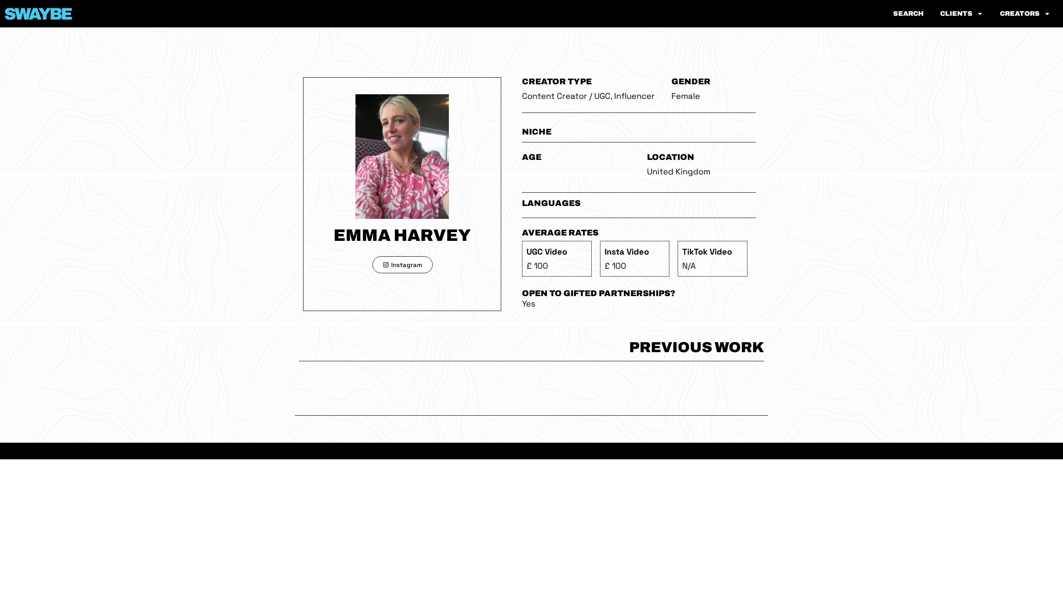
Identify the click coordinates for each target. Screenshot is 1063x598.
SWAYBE (37, 14)
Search (908, 13)
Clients (956, 13)
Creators (1020, 13)
